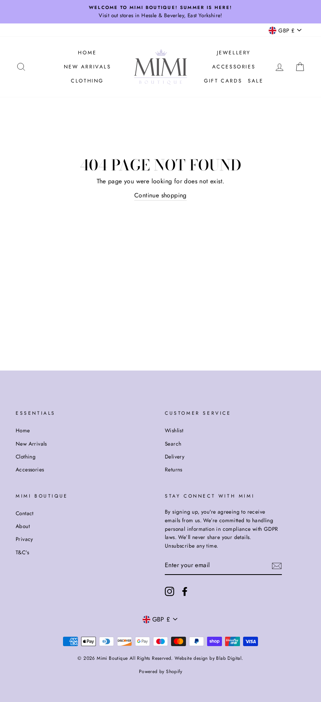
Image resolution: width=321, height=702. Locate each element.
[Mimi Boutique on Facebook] (184, 591)
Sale (255, 80)
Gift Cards (223, 80)
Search (173, 444)
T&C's (22, 552)
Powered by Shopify (160, 671)
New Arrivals (87, 66)
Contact (25, 513)
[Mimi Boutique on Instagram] (169, 591)
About (23, 526)
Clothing (87, 80)
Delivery (174, 456)
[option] (160, 12)
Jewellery (234, 52)
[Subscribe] (277, 566)
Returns (173, 469)
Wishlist (174, 430)
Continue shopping (160, 195)
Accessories (234, 66)
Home (87, 52)
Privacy (24, 539)
